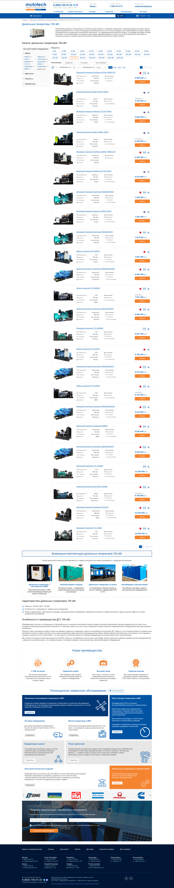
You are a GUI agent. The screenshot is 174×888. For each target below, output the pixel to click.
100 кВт (73, 54)
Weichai (42, 57)
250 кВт (110, 54)
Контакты (143, 12)
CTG (27, 64)
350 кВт (128, 54)
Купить (142, 82)
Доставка (89, 849)
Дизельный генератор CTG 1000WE (89, 328)
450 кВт (147, 54)
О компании (58, 12)
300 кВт (119, 54)
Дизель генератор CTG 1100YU (88, 349)
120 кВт (82, 54)
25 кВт (100, 51)
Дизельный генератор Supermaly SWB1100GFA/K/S (95, 406)
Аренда (92, 12)
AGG (27, 59)
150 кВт (92, 54)
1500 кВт (110, 58)
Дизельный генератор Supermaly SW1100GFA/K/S (95, 309)
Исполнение (109, 76)
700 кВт (74, 58)
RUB (110, 67)
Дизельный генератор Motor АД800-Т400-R (92, 132)
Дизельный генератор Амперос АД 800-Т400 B (93, 211)
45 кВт (128, 51)
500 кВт (55, 58)
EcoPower (42, 61)
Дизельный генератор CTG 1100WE (89, 466)
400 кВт (137, 54)
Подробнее (30, 712)
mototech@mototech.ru (143, 6)
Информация (126, 12)
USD (114, 67)
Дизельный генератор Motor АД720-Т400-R (92, 92)
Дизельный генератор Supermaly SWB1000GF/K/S (95, 366)
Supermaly (43, 66)
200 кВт (101, 54)
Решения (109, 12)
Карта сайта (95, 883)
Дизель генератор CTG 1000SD (88, 288)
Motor (27, 69)
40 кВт (119, 51)
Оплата (77, 849)
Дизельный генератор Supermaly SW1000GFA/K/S (95, 192)
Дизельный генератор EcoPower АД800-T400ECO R (95, 152)
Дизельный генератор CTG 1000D (89, 528)
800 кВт (82, 58)
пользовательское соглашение (45, 825)
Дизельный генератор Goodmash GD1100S (92, 507)
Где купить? (64, 849)
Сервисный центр (75, 12)
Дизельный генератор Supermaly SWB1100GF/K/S (95, 446)
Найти (122, 16)
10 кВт (64, 51)
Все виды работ (117, 690)
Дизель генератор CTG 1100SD (88, 386)
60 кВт (146, 51)
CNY (124, 67)
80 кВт (64, 54)
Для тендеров (125, 849)
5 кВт (54, 51)
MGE (41, 64)
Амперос (28, 61)
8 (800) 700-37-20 (62, 5)
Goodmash (29, 66)
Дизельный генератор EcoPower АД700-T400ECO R (95, 72)
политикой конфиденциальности (85, 825)
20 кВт (91, 51)
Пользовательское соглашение (81, 883)
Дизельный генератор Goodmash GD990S (92, 426)
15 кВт (73, 51)
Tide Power (43, 59)
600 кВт (64, 58)
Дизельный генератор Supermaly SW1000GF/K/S (94, 232)
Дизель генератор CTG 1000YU (88, 251)
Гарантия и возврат (106, 849)
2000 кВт (120, 58)
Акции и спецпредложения (32, 849)
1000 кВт (92, 58)
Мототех (36, 6)
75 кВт (54, 54)
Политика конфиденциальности (60, 883)
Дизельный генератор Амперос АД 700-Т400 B (93, 111)
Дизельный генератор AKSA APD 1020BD (92, 486)
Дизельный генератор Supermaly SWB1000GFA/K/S (95, 269)
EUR (119, 67)
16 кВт (82, 51)
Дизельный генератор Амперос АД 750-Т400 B (93, 171)
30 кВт (109, 51)
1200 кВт (101, 58)
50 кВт (137, 51)
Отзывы (51, 849)
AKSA (27, 57)
